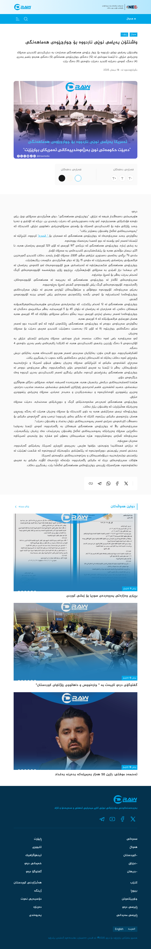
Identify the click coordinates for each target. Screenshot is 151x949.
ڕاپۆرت (38, 839)
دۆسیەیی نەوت (31, 899)
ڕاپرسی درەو (129, 907)
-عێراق (133, 863)
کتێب (133, 883)
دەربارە (37, 907)
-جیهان (132, 872)
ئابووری (37, 847)
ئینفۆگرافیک (33, 855)
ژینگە (38, 891)
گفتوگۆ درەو (34, 872)
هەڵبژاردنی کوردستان (28, 883)
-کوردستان (130, 855)
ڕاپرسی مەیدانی (126, 915)
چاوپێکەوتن (129, 899)
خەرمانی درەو (33, 863)
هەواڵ (133, 847)
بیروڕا (134, 891)
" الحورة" (43, 236)
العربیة (131, 929)
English (119, 929)
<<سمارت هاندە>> (77, 938)
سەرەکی (132, 839)
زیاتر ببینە (24, 506)
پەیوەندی (35, 915)
